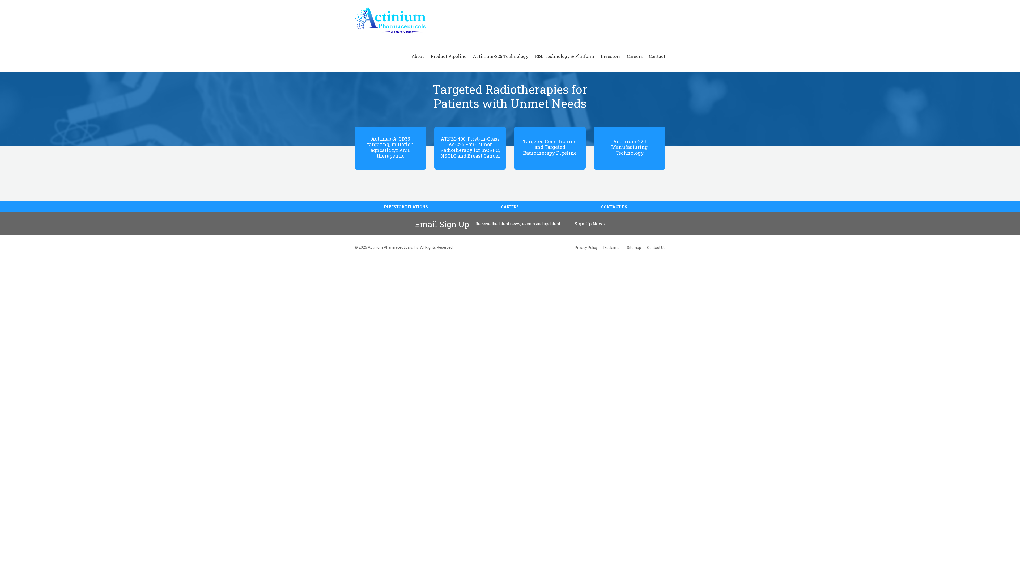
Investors (610, 56)
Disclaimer (612, 248)
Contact (657, 56)
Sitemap (634, 248)
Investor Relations (406, 206)
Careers (635, 56)
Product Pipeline (448, 56)
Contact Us (614, 206)
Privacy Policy (586, 248)
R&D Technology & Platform (564, 56)
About (417, 56)
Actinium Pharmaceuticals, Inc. (393, 247)
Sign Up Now (588, 223)
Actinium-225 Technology (501, 56)
